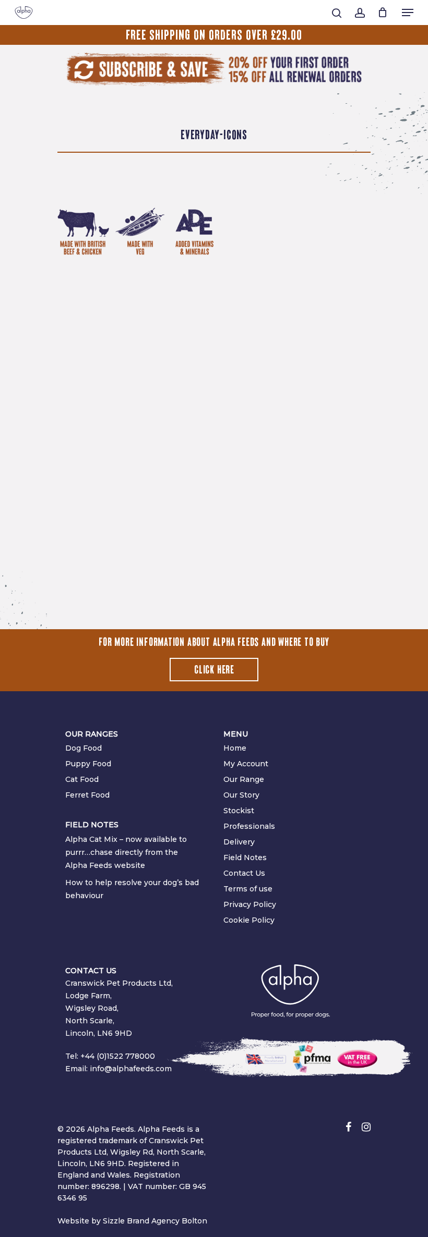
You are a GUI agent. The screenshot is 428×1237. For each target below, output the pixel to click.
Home (234, 748)
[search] (337, 13)
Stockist (238, 810)
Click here (214, 670)
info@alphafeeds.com (131, 1068)
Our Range (243, 779)
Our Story (241, 795)
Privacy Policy (249, 904)
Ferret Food (87, 795)
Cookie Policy (249, 920)
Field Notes (245, 857)
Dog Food (83, 748)
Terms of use (247, 888)
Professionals (249, 826)
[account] (359, 13)
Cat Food (82, 779)
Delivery (239, 842)
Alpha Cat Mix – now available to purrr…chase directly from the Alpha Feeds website (126, 852)
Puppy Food (88, 763)
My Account (245, 763)
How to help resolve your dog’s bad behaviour (132, 889)
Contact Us (244, 873)
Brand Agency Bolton (167, 1221)
